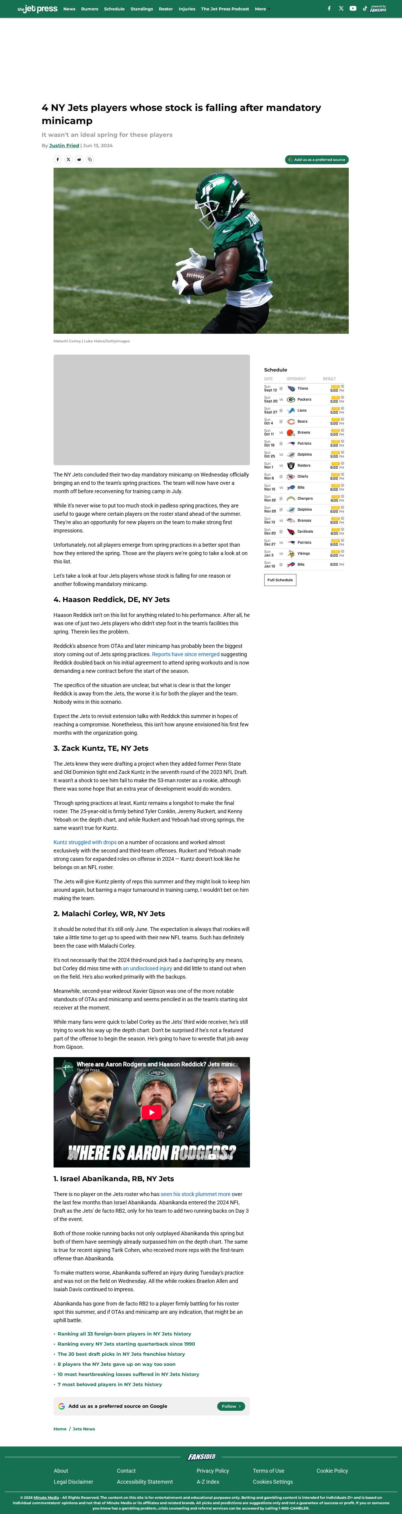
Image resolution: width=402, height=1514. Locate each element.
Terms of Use (268, 1471)
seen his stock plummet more (196, 1194)
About (61, 1471)
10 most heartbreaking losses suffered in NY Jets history (128, 1374)
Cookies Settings (273, 1482)
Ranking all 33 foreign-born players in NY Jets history (124, 1334)
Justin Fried (64, 145)
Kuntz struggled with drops (85, 842)
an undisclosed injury (147, 968)
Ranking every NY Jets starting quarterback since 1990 (126, 1344)
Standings (142, 9)
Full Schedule (280, 580)
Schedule (114, 9)
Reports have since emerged (186, 654)
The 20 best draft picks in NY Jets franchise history (121, 1354)
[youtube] (353, 8)
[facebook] (329, 8)
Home (60, 1429)
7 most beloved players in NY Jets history (110, 1384)
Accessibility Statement (145, 1482)
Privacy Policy (213, 1471)
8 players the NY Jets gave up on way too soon (117, 1364)
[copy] (90, 159)
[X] (341, 8)
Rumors (89, 9)
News (69, 9)
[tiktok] (365, 8)
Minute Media (46, 1497)
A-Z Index (208, 1482)
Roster (166, 9)
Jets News (84, 1429)
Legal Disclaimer (73, 1482)
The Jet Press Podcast (225, 9)
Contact (126, 1471)
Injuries (187, 9)
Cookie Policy (332, 1471)
